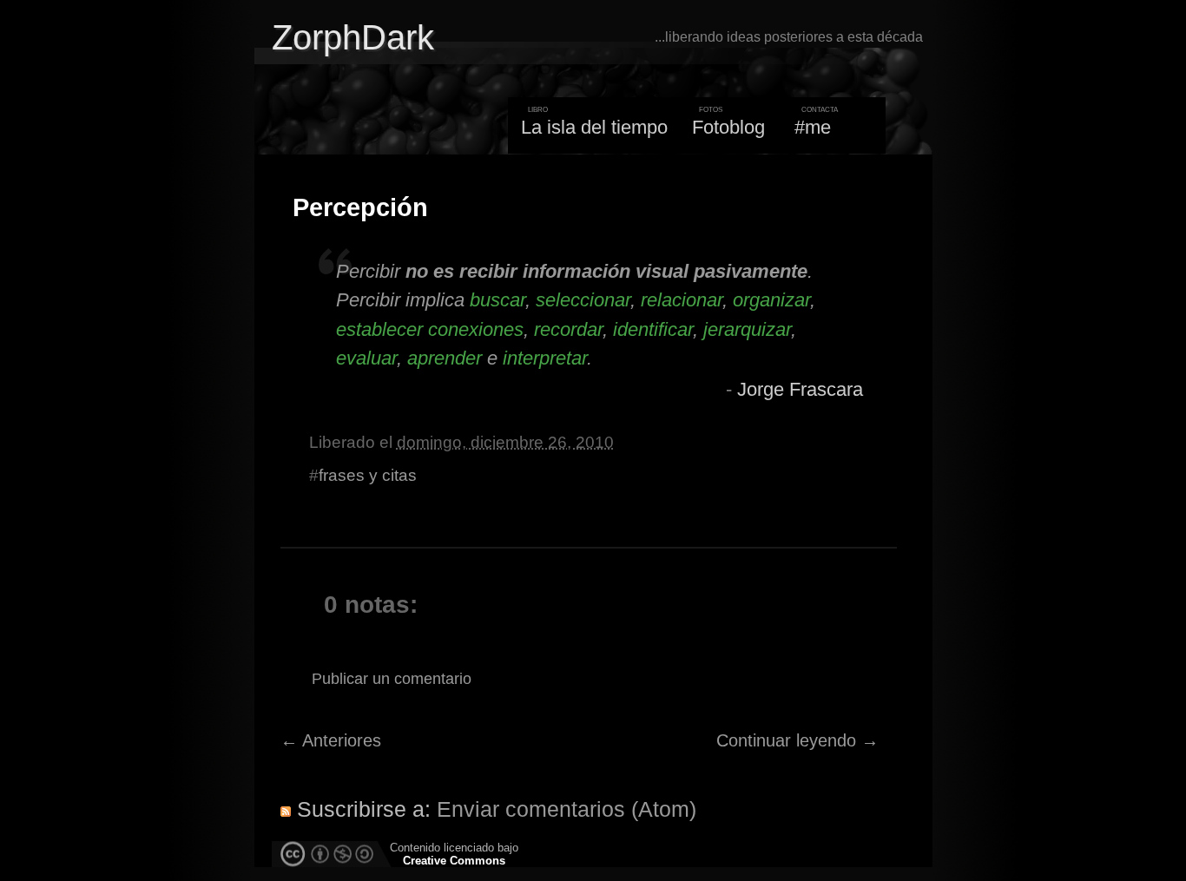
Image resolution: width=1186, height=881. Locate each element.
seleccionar (583, 300)
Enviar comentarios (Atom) (566, 809)
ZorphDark (353, 37)
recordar (568, 329)
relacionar (681, 300)
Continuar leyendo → (797, 740)
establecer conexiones (430, 329)
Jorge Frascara (800, 389)
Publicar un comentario (391, 678)
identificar (653, 329)
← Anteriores (330, 740)
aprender (444, 358)
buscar (497, 300)
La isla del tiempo (594, 127)
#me (812, 127)
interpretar (545, 358)
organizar (771, 300)
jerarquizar (747, 329)
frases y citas (368, 475)
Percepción (360, 207)
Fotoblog (728, 127)
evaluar (366, 358)
